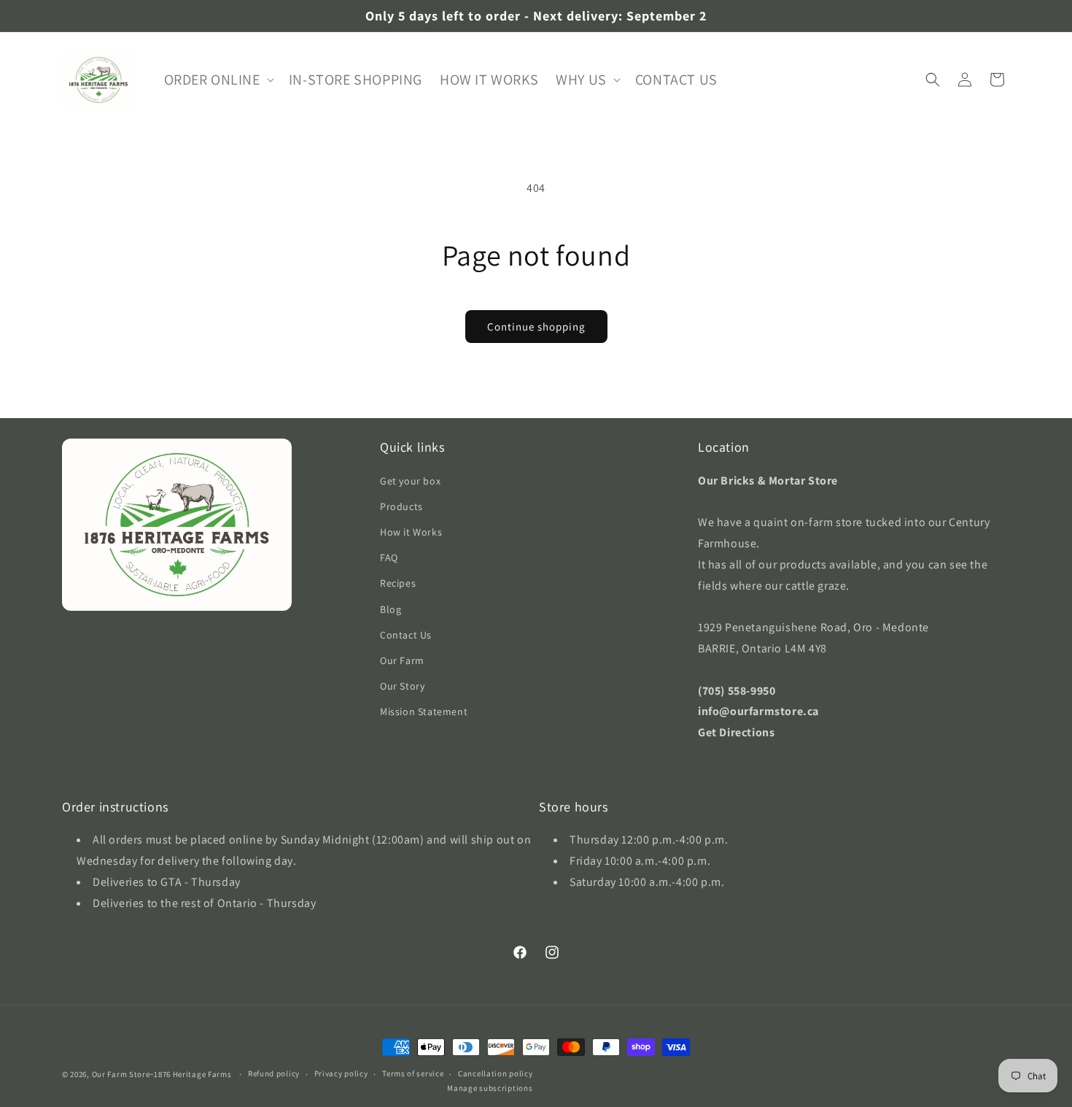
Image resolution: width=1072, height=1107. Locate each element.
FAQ (389, 557)
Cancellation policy (495, 1074)
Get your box (410, 480)
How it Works (411, 531)
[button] (217, 79)
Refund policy (274, 1074)
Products (401, 505)
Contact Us (406, 634)
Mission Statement (423, 711)
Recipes (398, 583)
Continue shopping (536, 326)
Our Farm (402, 659)
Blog (390, 608)
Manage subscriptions (489, 1088)
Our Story (402, 685)
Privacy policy (341, 1074)
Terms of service (412, 1074)
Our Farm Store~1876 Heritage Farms (162, 1074)
